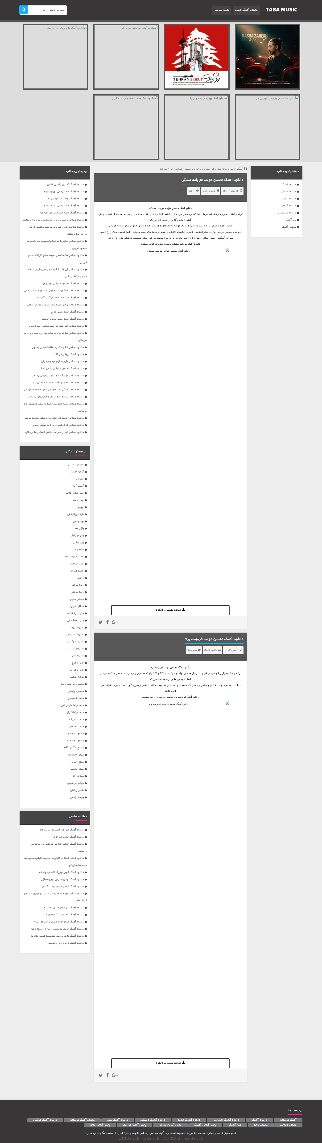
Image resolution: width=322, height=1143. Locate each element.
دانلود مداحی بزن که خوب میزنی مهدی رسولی (58, 375)
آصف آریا (78, 486)
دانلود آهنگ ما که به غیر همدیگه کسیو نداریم (57, 936)
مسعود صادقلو (75, 740)
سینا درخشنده (75, 613)
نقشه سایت (222, 10)
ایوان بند (78, 500)
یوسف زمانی (77, 797)
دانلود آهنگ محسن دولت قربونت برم (214, 639)
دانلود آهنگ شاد (117, 1120)
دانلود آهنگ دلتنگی (152, 1120)
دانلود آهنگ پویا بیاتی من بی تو (66, 198)
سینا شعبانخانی (75, 620)
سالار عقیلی (77, 606)
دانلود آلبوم (289, 205)
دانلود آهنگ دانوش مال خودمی (66, 943)
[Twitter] (100, 623)
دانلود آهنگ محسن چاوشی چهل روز (63, 283)
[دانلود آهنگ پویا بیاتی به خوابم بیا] (197, 127)
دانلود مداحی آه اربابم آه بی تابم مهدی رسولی (58, 425)
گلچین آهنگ (289, 227)
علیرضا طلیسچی (75, 634)
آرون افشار (77, 471)
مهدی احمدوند (75, 754)
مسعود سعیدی (75, 733)
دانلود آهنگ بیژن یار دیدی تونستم (64, 907)
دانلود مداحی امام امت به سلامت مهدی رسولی (58, 347)
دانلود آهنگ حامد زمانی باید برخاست (63, 319)
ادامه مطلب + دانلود (168, 610)
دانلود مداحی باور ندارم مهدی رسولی (62, 361)
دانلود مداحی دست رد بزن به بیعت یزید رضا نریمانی (53, 219)
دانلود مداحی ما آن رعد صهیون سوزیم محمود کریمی (54, 389)
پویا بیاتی (78, 542)
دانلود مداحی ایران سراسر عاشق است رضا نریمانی (54, 432)
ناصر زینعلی (77, 790)
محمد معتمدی (76, 726)
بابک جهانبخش (75, 514)
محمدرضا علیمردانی (72, 705)
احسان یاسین (76, 464)
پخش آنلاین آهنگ (205, 1125)
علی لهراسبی (77, 648)
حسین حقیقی (76, 563)
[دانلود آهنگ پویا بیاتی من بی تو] (126, 57)
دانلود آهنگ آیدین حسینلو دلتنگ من (63, 886)
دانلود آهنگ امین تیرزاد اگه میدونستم (61, 872)
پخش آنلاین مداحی (170, 1125)
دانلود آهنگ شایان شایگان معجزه (65, 914)
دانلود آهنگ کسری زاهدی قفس (65, 184)
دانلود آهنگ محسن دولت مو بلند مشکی (213, 180)
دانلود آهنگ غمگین (45, 1120)
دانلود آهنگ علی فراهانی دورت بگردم (62, 829)
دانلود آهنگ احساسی (226, 1120)
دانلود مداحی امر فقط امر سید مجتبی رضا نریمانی (56, 326)
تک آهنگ (290, 219)
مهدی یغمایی (77, 769)
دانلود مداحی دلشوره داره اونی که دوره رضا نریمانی (54, 290)
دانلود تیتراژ (288, 198)
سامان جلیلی (77, 599)
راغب (80, 578)
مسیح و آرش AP (74, 747)
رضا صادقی (77, 592)
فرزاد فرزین (76, 670)
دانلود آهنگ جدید (246, 10)
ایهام (81, 507)
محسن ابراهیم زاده (72, 684)
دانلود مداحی (288, 191)
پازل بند (79, 528)
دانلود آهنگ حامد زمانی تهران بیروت (63, 191)
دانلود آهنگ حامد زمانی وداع (67, 311)
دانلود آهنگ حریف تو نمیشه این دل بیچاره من (57, 928)
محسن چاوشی (76, 691)
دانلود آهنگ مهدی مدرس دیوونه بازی (62, 879)
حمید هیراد (77, 570)
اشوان (80, 478)
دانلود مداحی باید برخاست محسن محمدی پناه (58, 382)
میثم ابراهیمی (75, 783)
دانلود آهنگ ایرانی (129, 1138)
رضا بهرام (78, 585)
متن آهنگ (235, 1125)
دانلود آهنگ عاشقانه (82, 1120)
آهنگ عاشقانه (288, 1120)
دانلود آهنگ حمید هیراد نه (68, 836)
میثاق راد (78, 776)
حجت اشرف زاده (74, 556)
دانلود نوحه (261, 1125)
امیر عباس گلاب (75, 493)
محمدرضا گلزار (75, 712)
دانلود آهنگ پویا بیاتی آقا (69, 354)
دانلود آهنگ (289, 184)
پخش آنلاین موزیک (134, 1125)
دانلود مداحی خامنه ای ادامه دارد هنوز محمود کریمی (54, 418)
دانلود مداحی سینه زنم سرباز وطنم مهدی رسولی (56, 396)
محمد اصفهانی (76, 698)
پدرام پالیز (77, 535)
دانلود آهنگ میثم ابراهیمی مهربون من (62, 212)
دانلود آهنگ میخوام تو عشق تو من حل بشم (59, 921)
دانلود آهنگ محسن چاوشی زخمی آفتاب (61, 368)
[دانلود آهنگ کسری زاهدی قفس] (267, 57)
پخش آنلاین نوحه (100, 1125)
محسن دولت (172, 208)
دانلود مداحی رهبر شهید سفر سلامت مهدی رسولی (55, 304)
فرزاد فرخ (78, 662)
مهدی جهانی (77, 761)
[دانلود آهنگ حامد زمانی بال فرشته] (55, 57)
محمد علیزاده (76, 719)
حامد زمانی (78, 549)
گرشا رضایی (77, 677)
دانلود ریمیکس (287, 212)
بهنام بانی (78, 521)
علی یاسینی (77, 655)
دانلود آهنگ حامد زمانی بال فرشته (64, 205)
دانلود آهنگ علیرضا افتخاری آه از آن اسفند (59, 297)
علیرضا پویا (77, 627)
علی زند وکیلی (75, 641)
